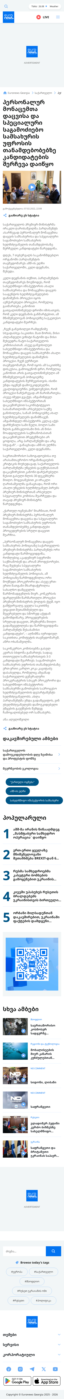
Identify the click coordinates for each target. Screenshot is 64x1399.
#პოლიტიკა (43, 1300)
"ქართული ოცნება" (22, 782)
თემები (10, 1334)
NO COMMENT (38, 1068)
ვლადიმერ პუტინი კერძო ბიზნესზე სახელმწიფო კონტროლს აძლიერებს (45, 1127)
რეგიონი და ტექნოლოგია (45, 1044)
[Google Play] (17, 1381)
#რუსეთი (18, 1300)
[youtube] (55, 1369)
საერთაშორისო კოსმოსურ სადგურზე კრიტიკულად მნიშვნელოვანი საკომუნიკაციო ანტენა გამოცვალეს (43, 1029)
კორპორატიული (19, 1354)
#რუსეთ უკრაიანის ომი (32, 1291)
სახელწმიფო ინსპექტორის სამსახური (34, 800)
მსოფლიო (36, 1019)
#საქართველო (43, 1271)
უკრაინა (35, 1141)
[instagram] (20, 1369)
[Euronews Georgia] (8, 17)
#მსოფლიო (32, 1281)
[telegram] (32, 1369)
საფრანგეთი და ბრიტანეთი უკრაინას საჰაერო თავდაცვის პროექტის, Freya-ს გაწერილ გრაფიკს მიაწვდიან (45, 1152)
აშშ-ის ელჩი (18, 791)
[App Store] (46, 1381)
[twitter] (44, 1369)
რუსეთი (35, 1117)
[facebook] (9, 1369)
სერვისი (11, 1344)
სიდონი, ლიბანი (43, 1082)
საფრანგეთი (40, 1107)
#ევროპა (16, 1271)
